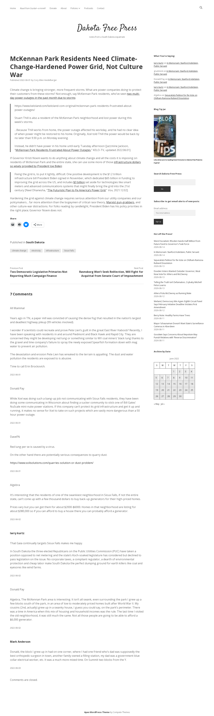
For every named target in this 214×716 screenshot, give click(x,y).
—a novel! (33, 8)
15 (174, 383)
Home (13, 8)
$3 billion (79, 182)
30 (180, 396)
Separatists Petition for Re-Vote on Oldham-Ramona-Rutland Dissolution (175, 97)
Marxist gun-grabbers (120, 202)
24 (186, 390)
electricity (36, 250)
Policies (74, 8)
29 (174, 396)
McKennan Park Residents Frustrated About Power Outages (53, 150)
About (64, 8)
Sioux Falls (69, 250)
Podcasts (88, 8)
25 (192, 390)
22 (174, 390)
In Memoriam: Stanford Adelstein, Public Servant (176, 252)
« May (156, 404)
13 (163, 383)
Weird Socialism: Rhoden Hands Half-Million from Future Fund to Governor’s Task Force (177, 242)
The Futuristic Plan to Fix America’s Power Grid (76, 190)
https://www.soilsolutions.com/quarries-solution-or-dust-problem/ (51, 463)
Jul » (163, 404)
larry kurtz (17, 533)
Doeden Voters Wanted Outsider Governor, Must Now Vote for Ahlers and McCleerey (177, 273)
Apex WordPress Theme (97, 712)
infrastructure (52, 250)
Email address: (161, 208)
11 (192, 377)
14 (168, 383)
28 (168, 396)
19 (157, 390)
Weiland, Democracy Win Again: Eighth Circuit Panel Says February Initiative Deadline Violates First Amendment (178, 304)
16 (180, 383)
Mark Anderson (20, 641)
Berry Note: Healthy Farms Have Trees (172, 315)
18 (192, 383)
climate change (19, 250)
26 (157, 396)
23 (180, 390)
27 (163, 396)
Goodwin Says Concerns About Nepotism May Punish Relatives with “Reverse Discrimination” (175, 336)
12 (157, 383)
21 (168, 390)
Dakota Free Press (107, 28)
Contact (100, 8)
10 (186, 377)
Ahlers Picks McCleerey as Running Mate (172, 293)
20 (163, 390)
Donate (53, 8)
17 (186, 383)
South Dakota (35, 242)
